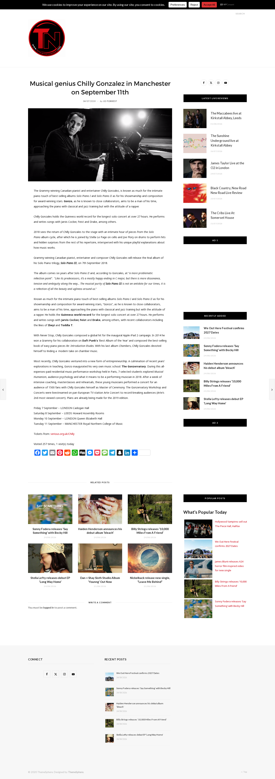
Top (245, 771)
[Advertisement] (179, 27)
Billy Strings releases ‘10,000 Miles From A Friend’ (141, 719)
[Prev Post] (3, 389)
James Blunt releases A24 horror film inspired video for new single (229, 566)
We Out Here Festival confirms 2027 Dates (137, 673)
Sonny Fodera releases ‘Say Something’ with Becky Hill (143, 688)
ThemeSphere (75, 772)
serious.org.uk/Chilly (62, 434)
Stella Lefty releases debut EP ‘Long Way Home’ (139, 734)
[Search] (232, 13)
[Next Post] (272, 389)
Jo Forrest (110, 101)
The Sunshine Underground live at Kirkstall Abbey (225, 140)
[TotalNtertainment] (46, 38)
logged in (48, 607)
